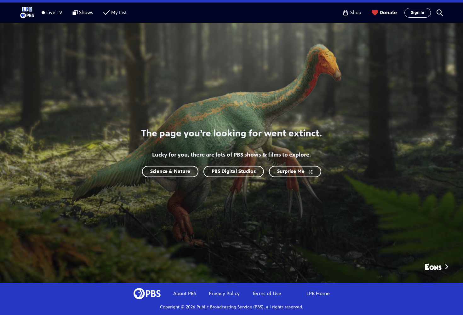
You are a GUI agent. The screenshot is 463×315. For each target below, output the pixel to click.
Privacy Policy (224, 293)
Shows (86, 12)
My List (119, 12)
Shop (355, 12)
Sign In (417, 12)
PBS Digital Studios (234, 172)
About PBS (184, 293)
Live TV (54, 12)
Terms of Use (266, 293)
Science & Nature (170, 172)
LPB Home (318, 293)
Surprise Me (291, 172)
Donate (388, 12)
